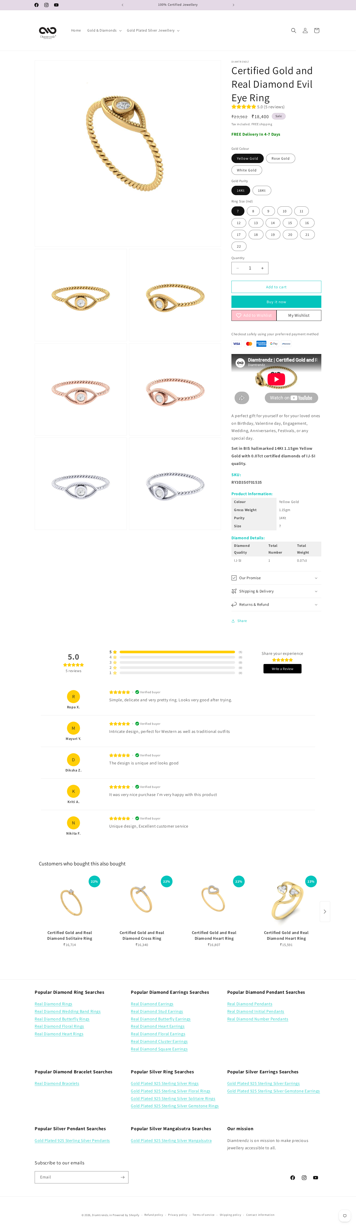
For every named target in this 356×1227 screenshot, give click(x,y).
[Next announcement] (233, 5)
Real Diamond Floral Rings (59, 1026)
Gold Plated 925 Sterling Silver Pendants (72, 1140)
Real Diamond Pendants (250, 1004)
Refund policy (153, 1215)
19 (273, 234)
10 (285, 211)
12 (239, 222)
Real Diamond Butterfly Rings (62, 1019)
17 (239, 234)
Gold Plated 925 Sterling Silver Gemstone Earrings (273, 1091)
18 (256, 234)
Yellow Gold (247, 158)
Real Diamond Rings (53, 1004)
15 (290, 222)
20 (290, 234)
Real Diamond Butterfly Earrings (161, 1019)
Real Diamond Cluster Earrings (159, 1041)
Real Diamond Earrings (152, 1004)
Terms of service (203, 1215)
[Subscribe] (122, 1177)
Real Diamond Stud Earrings (157, 1011)
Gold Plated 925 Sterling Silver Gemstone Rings (175, 1106)
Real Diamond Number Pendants (258, 1019)
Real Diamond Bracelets (57, 1083)
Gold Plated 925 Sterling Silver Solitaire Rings (173, 1098)
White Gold (247, 170)
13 (256, 222)
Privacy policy (177, 1215)
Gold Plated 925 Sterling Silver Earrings (263, 1083)
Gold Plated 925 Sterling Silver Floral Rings (170, 1091)
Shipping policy (230, 1215)
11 (301, 211)
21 (307, 234)
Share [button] (242, 620)
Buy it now (276, 301)
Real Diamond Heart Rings (59, 1034)
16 (307, 222)
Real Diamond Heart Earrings (158, 1026)
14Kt (241, 190)
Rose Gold (281, 158)
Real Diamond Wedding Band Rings (68, 1011)
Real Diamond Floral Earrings (158, 1034)
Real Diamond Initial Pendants (255, 1011)
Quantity (237, 258)
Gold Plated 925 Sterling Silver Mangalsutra (171, 1140)
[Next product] (325, 911)
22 (239, 246)
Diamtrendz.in (102, 1215)
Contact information (260, 1215)
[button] (104, 30)
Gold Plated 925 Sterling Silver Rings (165, 1083)
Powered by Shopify (126, 1215)
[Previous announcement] (122, 5)
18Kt (262, 190)
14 (273, 222)
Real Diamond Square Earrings (159, 1049)
